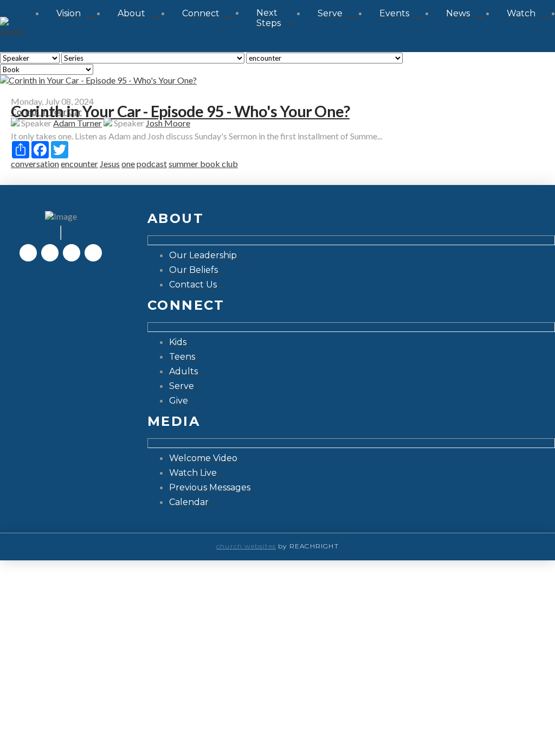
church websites (246, 546)
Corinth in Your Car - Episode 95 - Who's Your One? (180, 111)
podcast (152, 163)
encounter (79, 163)
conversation (35, 163)
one (128, 163)
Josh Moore (168, 123)
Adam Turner (77, 123)
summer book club (203, 163)
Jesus (110, 163)
